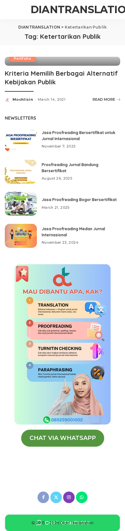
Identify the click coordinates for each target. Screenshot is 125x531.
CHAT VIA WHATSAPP (62, 438)
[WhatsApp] (82, 497)
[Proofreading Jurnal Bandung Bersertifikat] (21, 172)
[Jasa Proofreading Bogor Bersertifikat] (21, 204)
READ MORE (104, 99)
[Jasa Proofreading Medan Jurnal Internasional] (21, 236)
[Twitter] (56, 497)
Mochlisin (23, 99)
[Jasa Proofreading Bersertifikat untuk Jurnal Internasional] (21, 140)
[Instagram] (69, 497)
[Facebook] (43, 497)
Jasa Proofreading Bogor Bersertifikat (79, 199)
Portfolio (22, 58)
